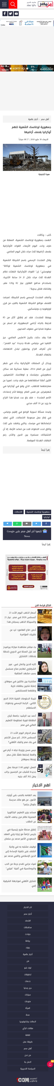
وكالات (40, 235)
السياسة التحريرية (27, 1069)
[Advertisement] (27, 204)
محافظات (28, 927)
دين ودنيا (28, 988)
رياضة (27, 941)
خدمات (28, 981)
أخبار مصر (28, 914)
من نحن (27, 1055)
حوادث (28, 934)
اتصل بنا (27, 1062)
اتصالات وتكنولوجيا (28, 1022)
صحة (28, 1015)
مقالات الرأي (27, 1028)
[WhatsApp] (17, 524)
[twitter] (10, 13)
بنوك (28, 948)
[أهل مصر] (45, 4)
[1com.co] (27, 1080)
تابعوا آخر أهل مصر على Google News (25, 534)
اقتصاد (28, 921)
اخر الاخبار (28, 907)
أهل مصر (28, 1049)
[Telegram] (7, 524)
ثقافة (27, 1035)
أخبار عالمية (28, 954)
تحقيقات (27, 974)
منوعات (28, 1001)
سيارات (28, 995)
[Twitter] (36, 524)
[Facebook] (46, 524)
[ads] (27, 23)
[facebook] (4, 13)
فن (27, 961)
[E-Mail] (27, 524)
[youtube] (16, 13)
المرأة (27, 1008)
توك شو (27, 968)
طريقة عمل (28, 1042)
